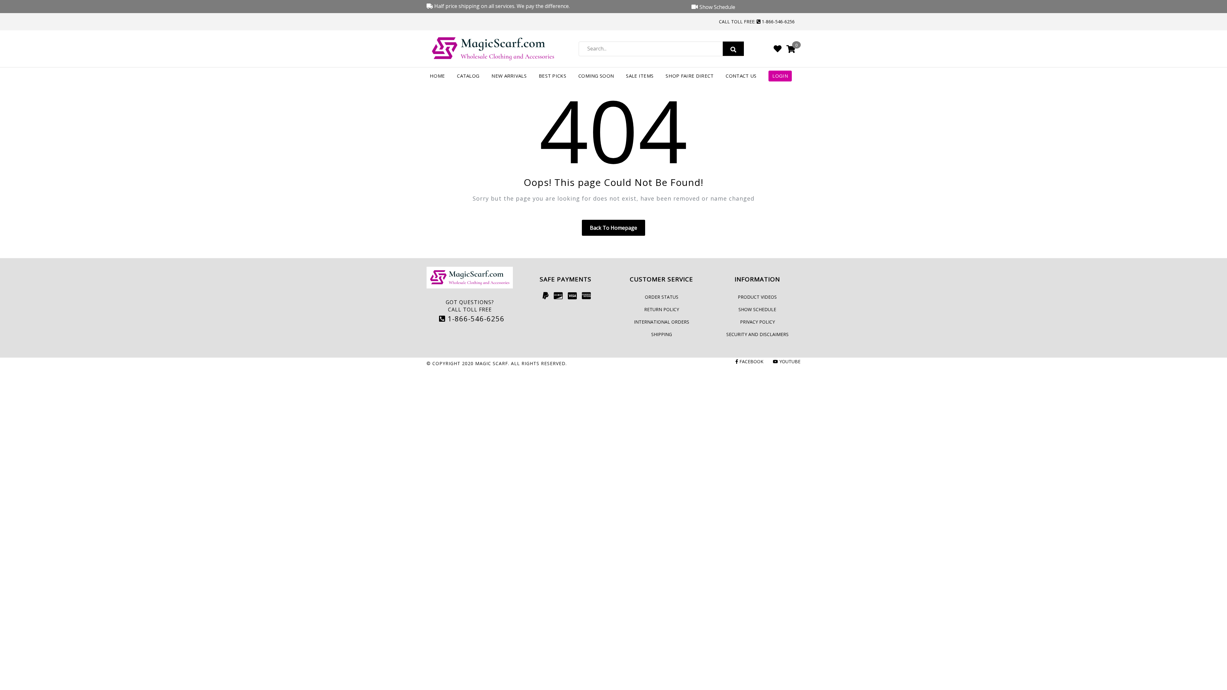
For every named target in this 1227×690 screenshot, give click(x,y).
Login (780, 76)
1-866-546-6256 (475, 318)
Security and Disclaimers (757, 334)
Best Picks (552, 76)
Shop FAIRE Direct (690, 76)
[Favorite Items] (778, 48)
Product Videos (757, 297)
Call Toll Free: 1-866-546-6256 (757, 22)
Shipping (661, 334)
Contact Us (741, 76)
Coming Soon (596, 76)
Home (437, 76)
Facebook (750, 361)
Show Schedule (757, 309)
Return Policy (661, 309)
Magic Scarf (491, 363)
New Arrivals (509, 76)
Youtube (789, 361)
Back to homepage (613, 227)
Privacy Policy (757, 322)
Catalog (468, 76)
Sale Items (639, 76)
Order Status (661, 297)
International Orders (661, 322)
